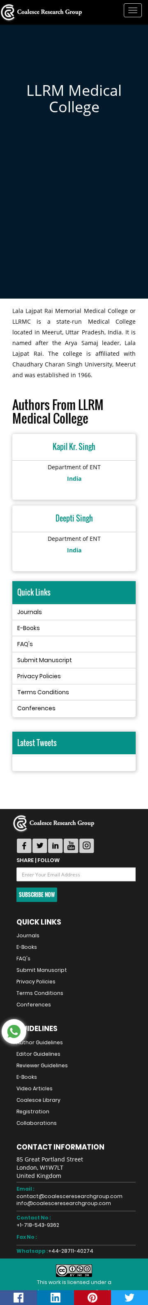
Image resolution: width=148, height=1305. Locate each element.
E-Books (28, 628)
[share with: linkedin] (55, 1297)
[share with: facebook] (18, 1297)
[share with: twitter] (129, 1297)
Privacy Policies (39, 676)
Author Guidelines (39, 1042)
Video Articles (34, 1088)
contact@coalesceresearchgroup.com (69, 1196)
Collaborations (36, 1123)
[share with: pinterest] (92, 1297)
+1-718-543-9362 (37, 1225)
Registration (32, 1111)
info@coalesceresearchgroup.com (63, 1203)
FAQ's (25, 644)
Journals (29, 612)
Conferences (36, 708)
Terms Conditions (43, 692)
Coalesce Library (38, 1099)
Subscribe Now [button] (37, 894)
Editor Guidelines (38, 1053)
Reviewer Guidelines (42, 1065)
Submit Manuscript (44, 660)
